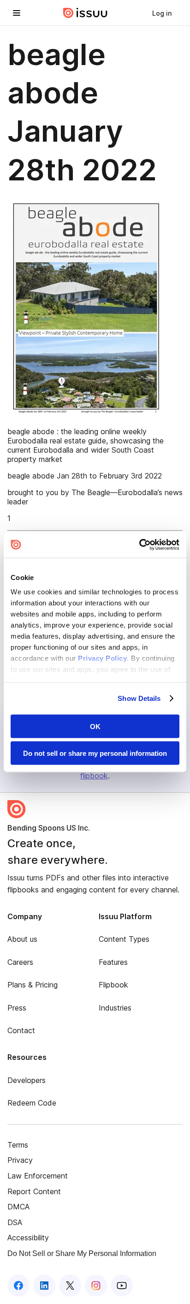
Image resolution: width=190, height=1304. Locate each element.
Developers (26, 1080)
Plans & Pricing (32, 984)
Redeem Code (31, 1102)
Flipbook (113, 984)
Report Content (34, 1191)
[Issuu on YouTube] (122, 1285)
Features (113, 962)
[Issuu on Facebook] (18, 1285)
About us (22, 939)
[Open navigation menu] (16, 13)
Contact (21, 1030)
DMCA (18, 1206)
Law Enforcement (37, 1175)
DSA (14, 1222)
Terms (17, 1144)
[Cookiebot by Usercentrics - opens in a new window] (139, 545)
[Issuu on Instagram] (96, 1285)
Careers (20, 962)
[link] (162, 13)
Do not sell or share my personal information (95, 753)
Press (16, 1007)
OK (95, 726)
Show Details (139, 698)
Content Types (124, 939)
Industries (115, 1007)
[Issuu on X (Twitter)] (70, 1285)
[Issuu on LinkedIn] (44, 1285)
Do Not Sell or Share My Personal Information (81, 1253)
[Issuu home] (85, 13)
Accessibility (28, 1237)
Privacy (20, 1160)
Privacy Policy (102, 658)
